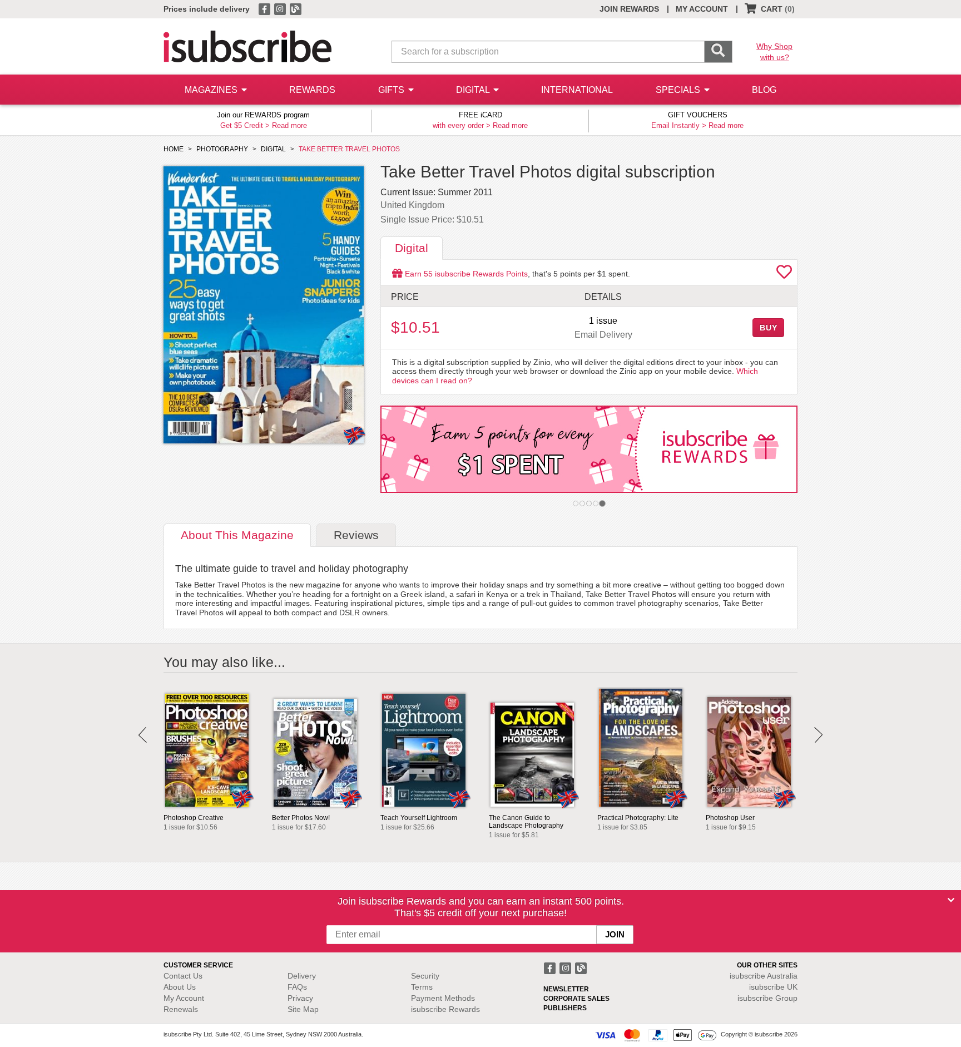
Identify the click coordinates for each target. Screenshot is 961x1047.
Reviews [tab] (356, 535)
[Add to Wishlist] (784, 274)
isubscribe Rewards (445, 1009)
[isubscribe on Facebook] (265, 8)
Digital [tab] (411, 247)
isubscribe (763, 975)
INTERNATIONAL (577, 90)
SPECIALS (679, 90)
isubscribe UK (773, 986)
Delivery (302, 975)
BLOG (764, 90)
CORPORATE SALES (576, 998)
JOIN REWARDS (629, 8)
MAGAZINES (212, 90)
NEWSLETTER (566, 989)
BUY (768, 327)
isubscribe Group (767, 998)
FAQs (297, 986)
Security (425, 975)
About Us (180, 986)
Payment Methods (443, 998)
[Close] (951, 900)
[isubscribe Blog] (295, 8)
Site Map (303, 1009)
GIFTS (392, 90)
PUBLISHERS (565, 1008)
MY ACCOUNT (702, 8)
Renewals (181, 1009)
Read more (289, 125)
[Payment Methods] (655, 1034)
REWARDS (312, 90)
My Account (184, 998)
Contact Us (183, 975)
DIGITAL (474, 90)
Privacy (300, 998)
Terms (422, 986)
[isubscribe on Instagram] (281, 8)
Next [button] (818, 735)
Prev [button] (142, 735)
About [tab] (237, 535)
